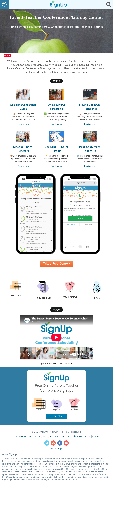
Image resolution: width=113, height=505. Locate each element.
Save (8, 55)
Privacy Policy (42, 437)
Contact (65, 437)
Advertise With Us (81, 437)
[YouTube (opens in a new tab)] (53, 443)
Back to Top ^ (56, 449)
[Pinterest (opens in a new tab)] (66, 443)
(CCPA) (53, 437)
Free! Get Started (56, 416)
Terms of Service (23, 437)
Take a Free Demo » (56, 264)
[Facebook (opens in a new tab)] (59, 443)
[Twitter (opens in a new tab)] (46, 443)
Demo (95, 437)
